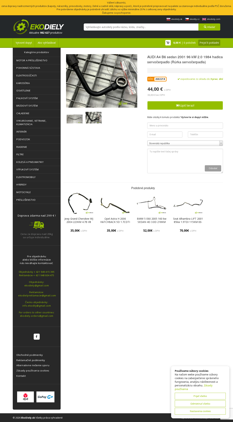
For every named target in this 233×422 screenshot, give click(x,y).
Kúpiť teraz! (186, 105)
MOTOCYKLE (23, 192)
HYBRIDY (21, 184)
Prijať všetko (200, 396)
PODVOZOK (23, 139)
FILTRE (20, 154)
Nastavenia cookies (200, 411)
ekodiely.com (213, 19)
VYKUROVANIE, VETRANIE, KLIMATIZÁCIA (31, 122)
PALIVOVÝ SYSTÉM (27, 98)
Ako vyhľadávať (47, 42)
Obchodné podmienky (29, 355)
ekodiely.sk (176, 19)
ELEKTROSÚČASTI (26, 75)
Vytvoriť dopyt (24, 42)
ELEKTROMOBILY (26, 177)
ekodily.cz (195, 19)
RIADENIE (21, 147)
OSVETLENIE (23, 90)
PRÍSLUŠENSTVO (26, 199)
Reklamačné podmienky (30, 360)
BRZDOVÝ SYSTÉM (27, 105)
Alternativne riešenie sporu (32, 365)
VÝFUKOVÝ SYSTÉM (27, 169)
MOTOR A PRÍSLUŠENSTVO (32, 60)
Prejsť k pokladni (209, 42)
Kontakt (21, 375)
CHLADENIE (22, 113)
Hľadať (210, 27)
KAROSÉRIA (23, 83)
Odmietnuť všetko (200, 403)
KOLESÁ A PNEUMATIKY (30, 162)
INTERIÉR (21, 131)
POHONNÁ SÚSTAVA (28, 67)
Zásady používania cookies (32, 370)
